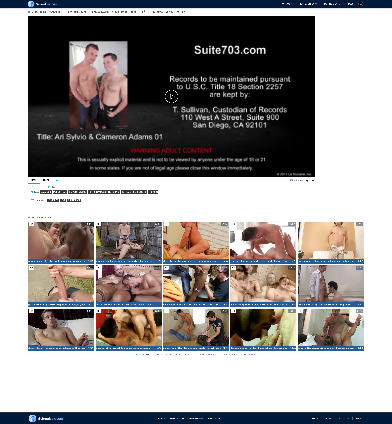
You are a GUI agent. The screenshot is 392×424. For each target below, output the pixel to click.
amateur (46, 192)
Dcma (328, 418)
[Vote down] (313, 180)
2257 (347, 418)
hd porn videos (77, 192)
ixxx (63, 200)
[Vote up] (307, 180)
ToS (338, 418)
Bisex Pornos (215, 418)
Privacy (359, 418)
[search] (360, 4)
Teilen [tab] (46, 180)
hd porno (113, 192)
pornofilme (60, 192)
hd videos (52, 200)
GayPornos (159, 418)
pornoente (74, 200)
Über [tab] (34, 180)
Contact (316, 418)
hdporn (153, 192)
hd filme (126, 192)
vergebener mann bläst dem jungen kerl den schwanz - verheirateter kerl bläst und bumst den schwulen (205, 355)
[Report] (57, 180)
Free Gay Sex (177, 418)
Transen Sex (196, 418)
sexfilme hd (140, 192)
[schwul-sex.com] (43, 4)
